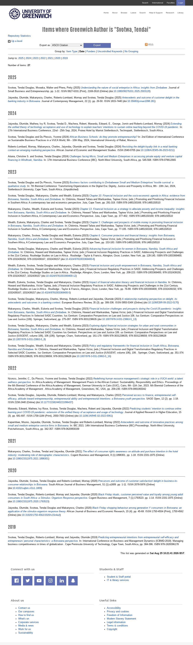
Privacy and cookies (118, 611)
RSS (150, 44)
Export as (45, 45)
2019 (65, 58)
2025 (21, 58)
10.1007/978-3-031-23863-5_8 (29, 339)
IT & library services (118, 580)
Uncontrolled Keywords (110, 51)
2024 (28, 58)
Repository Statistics (19, 35)
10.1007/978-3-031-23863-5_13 (119, 319)
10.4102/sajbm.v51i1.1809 (27, 488)
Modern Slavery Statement (121, 618)
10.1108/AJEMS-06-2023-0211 (157, 150)
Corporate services (28, 622)
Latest (133, 13)
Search (145, 3)
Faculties (171, 3)
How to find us (26, 615)
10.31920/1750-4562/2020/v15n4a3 (41, 515)
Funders (91, 51)
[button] (97, 45)
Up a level (16, 41)
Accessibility (114, 607)
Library (180, 13)
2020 (57, 58)
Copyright (112, 629)
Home (106, 13)
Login (180, 3)
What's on (23, 618)
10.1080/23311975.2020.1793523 (30, 501)
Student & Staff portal (119, 576)
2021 (50, 58)
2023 (35, 58)
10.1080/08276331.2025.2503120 (132, 91)
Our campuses (26, 611)
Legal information (116, 622)
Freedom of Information (119, 615)
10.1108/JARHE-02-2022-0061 (95, 415)
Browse (124, 13)
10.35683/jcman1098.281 (141, 101)
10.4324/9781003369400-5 (55, 292)
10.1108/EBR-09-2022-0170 (163, 302)
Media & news (26, 625)
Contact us (24, 607)
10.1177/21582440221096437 (56, 402)
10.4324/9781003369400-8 (79, 259)
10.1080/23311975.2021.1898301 (30, 458)
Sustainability (25, 632)
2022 (43, 58)
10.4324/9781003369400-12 (61, 275)
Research (170, 13)
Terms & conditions (117, 625)
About (114, 13)
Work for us (24, 629)
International (157, 3)
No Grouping (131, 51)
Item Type (71, 51)
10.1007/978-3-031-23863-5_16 (93, 356)
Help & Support (155, 13)
